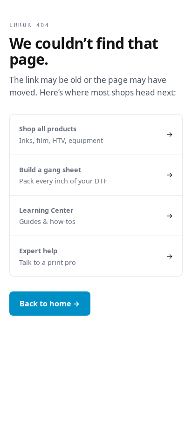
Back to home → (50, 303)
